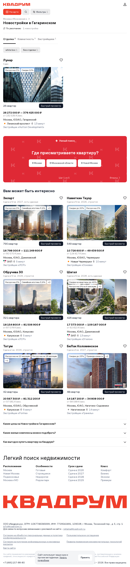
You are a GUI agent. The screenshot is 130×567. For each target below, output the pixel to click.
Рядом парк (42, 480)
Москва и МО (10, 480)
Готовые (40, 470)
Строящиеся (43, 473)
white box (11, 50)
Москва (7, 470)
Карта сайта (9, 548)
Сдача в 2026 (76, 470)
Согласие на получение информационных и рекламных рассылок (31, 542)
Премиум (106, 480)
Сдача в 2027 (76, 473)
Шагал (72, 272)
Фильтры (42, 12)
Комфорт (106, 470)
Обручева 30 (13, 272)
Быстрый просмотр (51, 105)
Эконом (105, 477)
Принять (85, 557)
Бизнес (105, 473)
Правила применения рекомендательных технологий (94, 541)
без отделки (30, 50)
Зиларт (8, 198)
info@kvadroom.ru (12, 526)
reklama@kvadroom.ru (74, 529)
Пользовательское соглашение (83, 535)
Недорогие (42, 477)
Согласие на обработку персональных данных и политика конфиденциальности (32, 536)
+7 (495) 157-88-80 (14, 562)
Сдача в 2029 (76, 480)
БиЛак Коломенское (82, 346)
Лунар (8, 60)
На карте (14, 12)
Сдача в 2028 (76, 477)
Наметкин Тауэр (79, 198)
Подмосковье (11, 477)
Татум (8, 346)
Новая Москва (11, 473)
